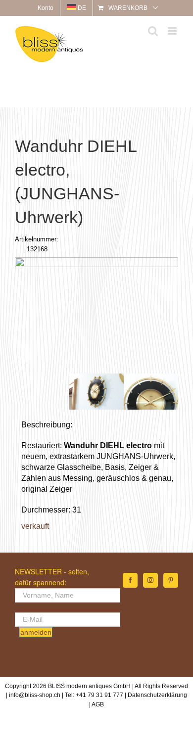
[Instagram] (150, 580)
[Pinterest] (170, 580)
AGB (98, 704)
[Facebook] (130, 580)
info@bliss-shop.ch (34, 695)
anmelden (35, 632)
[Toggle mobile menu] (173, 31)
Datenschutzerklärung (157, 695)
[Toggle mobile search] (153, 31)
